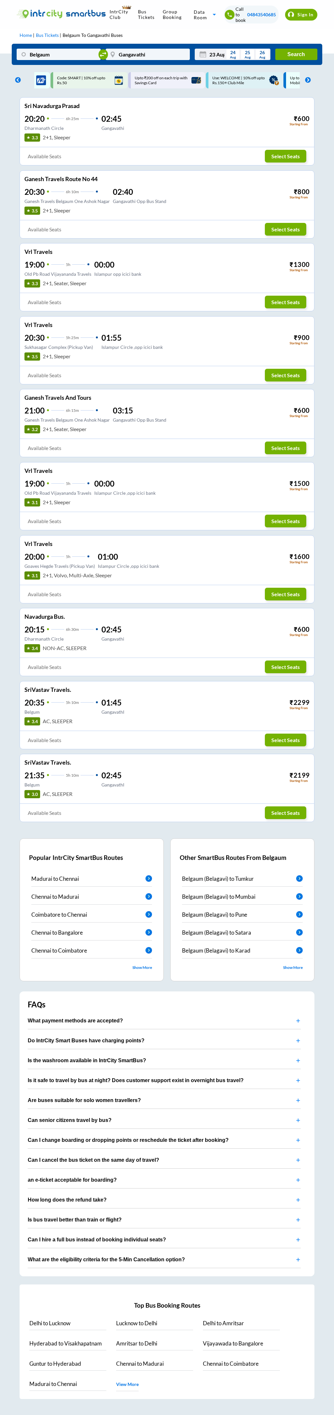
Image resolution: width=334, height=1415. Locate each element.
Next (306, 80)
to (49, 1323)
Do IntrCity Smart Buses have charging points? (86, 1040)
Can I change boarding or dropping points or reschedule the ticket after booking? (128, 1140)
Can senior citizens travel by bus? (70, 1120)
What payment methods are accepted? (75, 1020)
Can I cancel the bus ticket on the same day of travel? (93, 1160)
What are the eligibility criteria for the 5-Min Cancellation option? (106, 1259)
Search (296, 54)
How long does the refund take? (67, 1200)
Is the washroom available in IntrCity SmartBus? (87, 1060)
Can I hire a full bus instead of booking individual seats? (97, 1239)
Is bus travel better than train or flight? (75, 1219)
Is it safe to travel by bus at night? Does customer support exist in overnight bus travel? (136, 1080)
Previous (16, 80)
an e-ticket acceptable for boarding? (72, 1180)
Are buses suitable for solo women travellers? (84, 1100)
